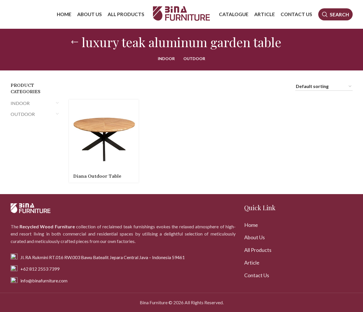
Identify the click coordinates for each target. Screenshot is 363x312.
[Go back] (74, 42)
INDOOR (20, 103)
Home (251, 225)
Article (251, 262)
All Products (257, 250)
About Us (254, 237)
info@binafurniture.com (43, 280)
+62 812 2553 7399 (39, 268)
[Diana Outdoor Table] (104, 134)
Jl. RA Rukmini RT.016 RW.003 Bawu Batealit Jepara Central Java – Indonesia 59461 (102, 257)
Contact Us (256, 275)
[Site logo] (181, 13)
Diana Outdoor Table (97, 176)
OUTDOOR (23, 114)
